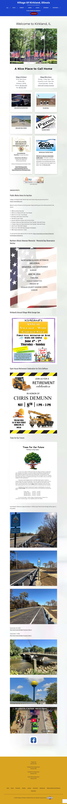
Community (22, 7)
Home (7, 7)
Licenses (37, 7)
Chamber (30, 7)
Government (46, 7)
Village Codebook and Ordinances (33, 10)
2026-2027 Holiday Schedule (46, 85)
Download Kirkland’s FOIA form (21, 168)
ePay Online (34, 13)
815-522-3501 (22, 87)
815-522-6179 (23, 85)
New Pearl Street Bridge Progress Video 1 (21, 635)
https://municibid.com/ (16, 201)
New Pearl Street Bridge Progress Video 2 (21, 630)
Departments (55, 7)
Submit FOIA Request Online (21, 166)
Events (14, 7)
